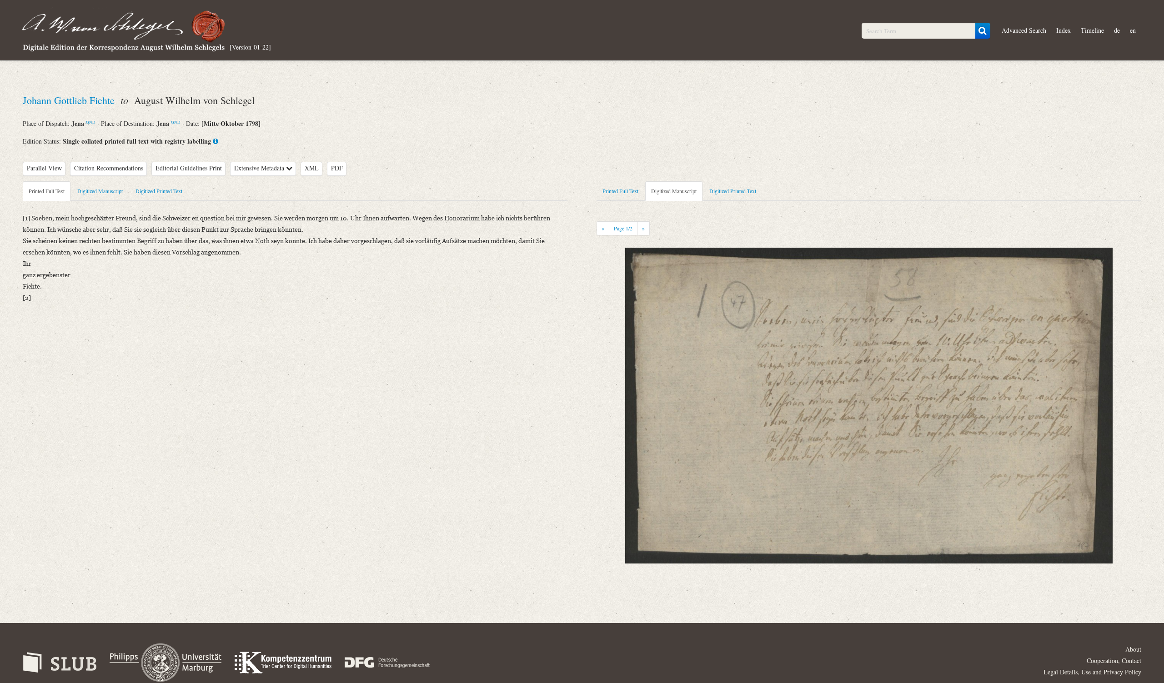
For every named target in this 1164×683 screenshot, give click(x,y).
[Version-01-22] (250, 46)
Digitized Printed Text (158, 190)
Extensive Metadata (260, 168)
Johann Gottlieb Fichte (70, 100)
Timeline (1092, 30)
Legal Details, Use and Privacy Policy (1092, 672)
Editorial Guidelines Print (189, 168)
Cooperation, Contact (1114, 660)
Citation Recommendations (108, 168)
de (1117, 30)
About (1133, 649)
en (1133, 30)
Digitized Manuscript (100, 190)
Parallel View (44, 168)
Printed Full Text (47, 190)
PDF (337, 168)
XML (312, 168)
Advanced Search (1024, 30)
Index (1063, 30)
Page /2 (623, 228)
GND (90, 122)
